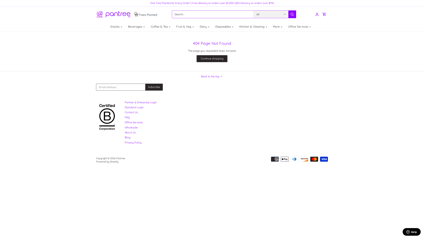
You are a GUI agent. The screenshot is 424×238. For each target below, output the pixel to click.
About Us (130, 132)
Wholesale (131, 127)
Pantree (120, 158)
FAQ (127, 117)
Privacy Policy (133, 142)
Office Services (134, 122)
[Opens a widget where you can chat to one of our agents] (411, 232)
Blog (127, 137)
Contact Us (131, 112)
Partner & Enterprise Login (141, 102)
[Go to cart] (324, 14)
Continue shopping (212, 58)
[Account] (317, 14)
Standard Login (134, 107)
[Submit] (292, 14)
